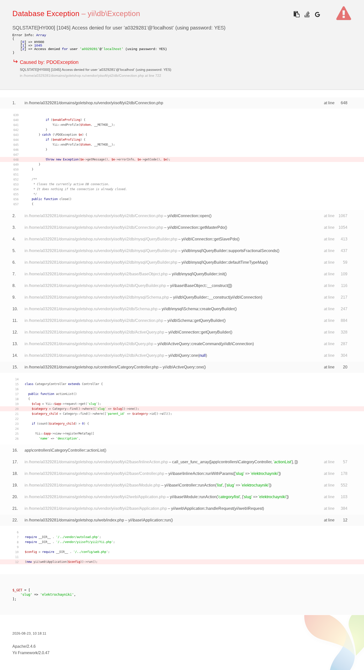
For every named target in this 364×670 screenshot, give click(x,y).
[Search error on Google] (317, 14)
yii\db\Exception (114, 13)
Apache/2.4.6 (24, 646)
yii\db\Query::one (183, 355)
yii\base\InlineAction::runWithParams (200, 473)
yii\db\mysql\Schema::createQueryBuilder (198, 309)
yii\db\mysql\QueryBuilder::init (198, 274)
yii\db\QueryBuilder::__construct (201, 297)
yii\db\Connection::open (188, 216)
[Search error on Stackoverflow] (307, 14)
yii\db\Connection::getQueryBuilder (199, 332)
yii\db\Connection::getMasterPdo (196, 227)
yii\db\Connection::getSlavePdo (209, 239)
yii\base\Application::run (149, 520)
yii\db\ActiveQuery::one (183, 367)
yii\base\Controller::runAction (189, 485)
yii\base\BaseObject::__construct (199, 285)
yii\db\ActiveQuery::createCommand (189, 344)
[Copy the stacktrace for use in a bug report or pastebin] (296, 14)
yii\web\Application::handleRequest (202, 508)
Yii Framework (25, 653)
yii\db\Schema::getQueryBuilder (195, 320)
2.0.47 (44, 653)
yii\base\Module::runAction (193, 497)
